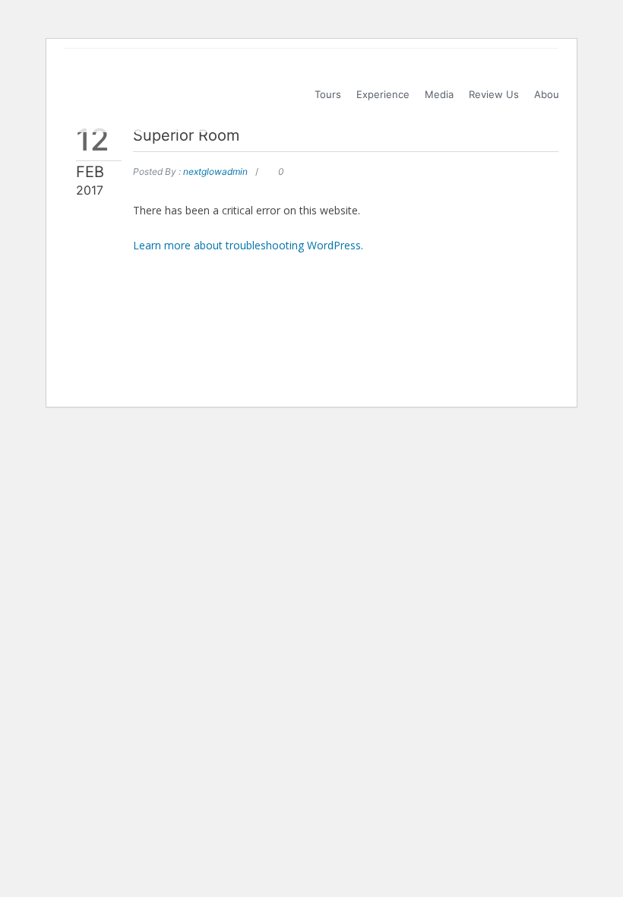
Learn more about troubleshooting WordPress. (248, 245)
